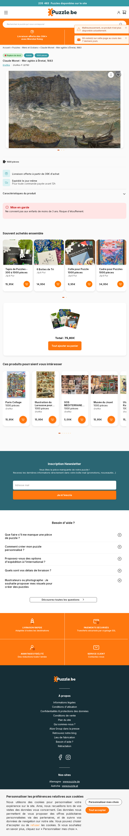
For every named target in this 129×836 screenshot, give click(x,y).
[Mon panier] (124, 12)
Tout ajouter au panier (65, 345)
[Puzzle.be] (62, 12)
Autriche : (64, 785)
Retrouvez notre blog (64, 733)
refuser (35, 825)
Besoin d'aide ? (64, 741)
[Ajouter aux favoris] (118, 75)
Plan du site (64, 719)
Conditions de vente (64, 715)
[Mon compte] (119, 13)
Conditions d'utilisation (64, 706)
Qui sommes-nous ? (64, 724)
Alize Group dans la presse (64, 728)
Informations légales (64, 702)
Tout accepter (97, 810)
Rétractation (64, 746)
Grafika (6, 65)
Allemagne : (64, 781)
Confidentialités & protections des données (64, 711)
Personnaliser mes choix (104, 802)
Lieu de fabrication (64, 737)
